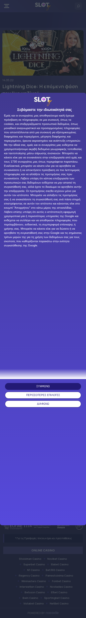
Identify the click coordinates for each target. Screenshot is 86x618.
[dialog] (43, 309)
